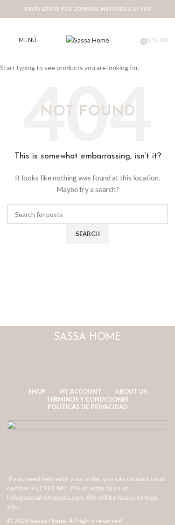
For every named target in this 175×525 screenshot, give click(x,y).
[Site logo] (87, 39)
